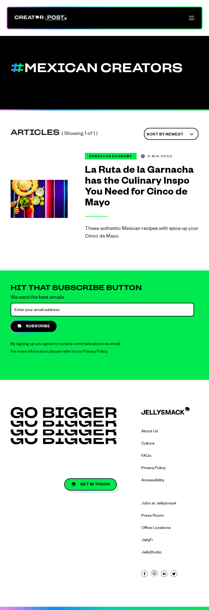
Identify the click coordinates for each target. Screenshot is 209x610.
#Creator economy (110, 156)
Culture (148, 444)
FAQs (146, 456)
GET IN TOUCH (95, 485)
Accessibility (152, 481)
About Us (149, 432)
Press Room (152, 516)
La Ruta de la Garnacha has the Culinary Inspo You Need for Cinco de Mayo (139, 188)
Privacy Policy (95, 352)
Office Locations (156, 528)
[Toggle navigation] (191, 17)
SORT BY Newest (164, 135)
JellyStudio (151, 553)
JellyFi (147, 540)
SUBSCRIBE (38, 327)
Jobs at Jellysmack (159, 504)
